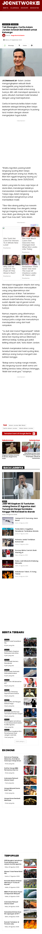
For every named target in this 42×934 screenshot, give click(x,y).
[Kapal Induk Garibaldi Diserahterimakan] (30, 672)
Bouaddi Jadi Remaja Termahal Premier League (13, 713)
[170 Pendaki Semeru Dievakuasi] (30, 662)
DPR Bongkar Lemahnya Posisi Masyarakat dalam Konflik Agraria (13, 723)
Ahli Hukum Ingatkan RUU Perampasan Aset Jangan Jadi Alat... (13, 733)
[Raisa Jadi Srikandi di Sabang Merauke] (7, 564)
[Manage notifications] (35, 916)
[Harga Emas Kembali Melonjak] (30, 800)
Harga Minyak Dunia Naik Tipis (12, 789)
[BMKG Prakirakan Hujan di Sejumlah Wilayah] (30, 893)
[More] (32, 45)
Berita (4, 501)
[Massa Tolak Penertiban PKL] (30, 642)
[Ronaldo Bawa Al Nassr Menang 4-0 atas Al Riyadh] (30, 883)
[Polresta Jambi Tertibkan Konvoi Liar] (7, 542)
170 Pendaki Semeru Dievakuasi (11, 662)
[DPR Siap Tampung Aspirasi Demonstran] (30, 692)
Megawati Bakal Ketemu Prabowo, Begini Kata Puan (10, 456)
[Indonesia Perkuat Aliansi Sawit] (30, 780)
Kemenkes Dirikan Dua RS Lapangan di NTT (12, 913)
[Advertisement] (21, 143)
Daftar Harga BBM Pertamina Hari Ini (11, 769)
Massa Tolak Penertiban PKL (12, 642)
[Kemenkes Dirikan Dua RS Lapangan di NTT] (30, 914)
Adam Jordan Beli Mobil (17, 425)
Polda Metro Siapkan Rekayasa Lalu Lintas (11, 652)
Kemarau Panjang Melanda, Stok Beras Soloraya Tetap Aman (12, 759)
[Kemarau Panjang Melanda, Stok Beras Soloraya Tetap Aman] (30, 760)
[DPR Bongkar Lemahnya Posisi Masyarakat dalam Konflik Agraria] (30, 722)
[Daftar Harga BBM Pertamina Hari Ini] (30, 770)
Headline (6, 24)
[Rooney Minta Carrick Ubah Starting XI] (7, 553)
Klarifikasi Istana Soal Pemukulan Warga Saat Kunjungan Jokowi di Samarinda (31, 455)
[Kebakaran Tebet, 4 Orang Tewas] (7, 575)
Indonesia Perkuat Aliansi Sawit (11, 779)
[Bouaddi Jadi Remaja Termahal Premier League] (30, 712)
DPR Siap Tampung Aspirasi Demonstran (11, 692)
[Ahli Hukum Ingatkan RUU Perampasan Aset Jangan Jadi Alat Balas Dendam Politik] (30, 733)
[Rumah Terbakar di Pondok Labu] (30, 924)
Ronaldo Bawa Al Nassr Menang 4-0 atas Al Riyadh (13, 882)
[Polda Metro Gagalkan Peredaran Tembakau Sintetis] (7, 532)
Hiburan (15, 24)
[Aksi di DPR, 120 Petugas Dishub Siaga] (30, 702)
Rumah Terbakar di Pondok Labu (11, 923)
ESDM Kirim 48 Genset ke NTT (12, 682)
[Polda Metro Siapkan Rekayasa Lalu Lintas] (30, 652)
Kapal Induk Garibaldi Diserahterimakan (11, 672)
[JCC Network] (21, 3)
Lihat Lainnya (20, 741)
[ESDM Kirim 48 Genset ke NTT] (30, 682)
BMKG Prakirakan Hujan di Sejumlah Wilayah (13, 893)
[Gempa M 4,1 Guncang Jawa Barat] (7, 521)
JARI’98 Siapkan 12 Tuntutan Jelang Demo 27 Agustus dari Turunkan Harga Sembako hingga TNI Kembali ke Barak (18, 507)
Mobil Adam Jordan (26, 428)
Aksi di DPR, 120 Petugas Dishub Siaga (12, 703)
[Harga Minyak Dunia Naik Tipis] (30, 790)
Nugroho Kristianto (17, 35)
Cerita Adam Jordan (10, 428)
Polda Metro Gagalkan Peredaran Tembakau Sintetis (26, 530)
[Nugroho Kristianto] (4, 35)
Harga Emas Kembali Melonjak (12, 799)
